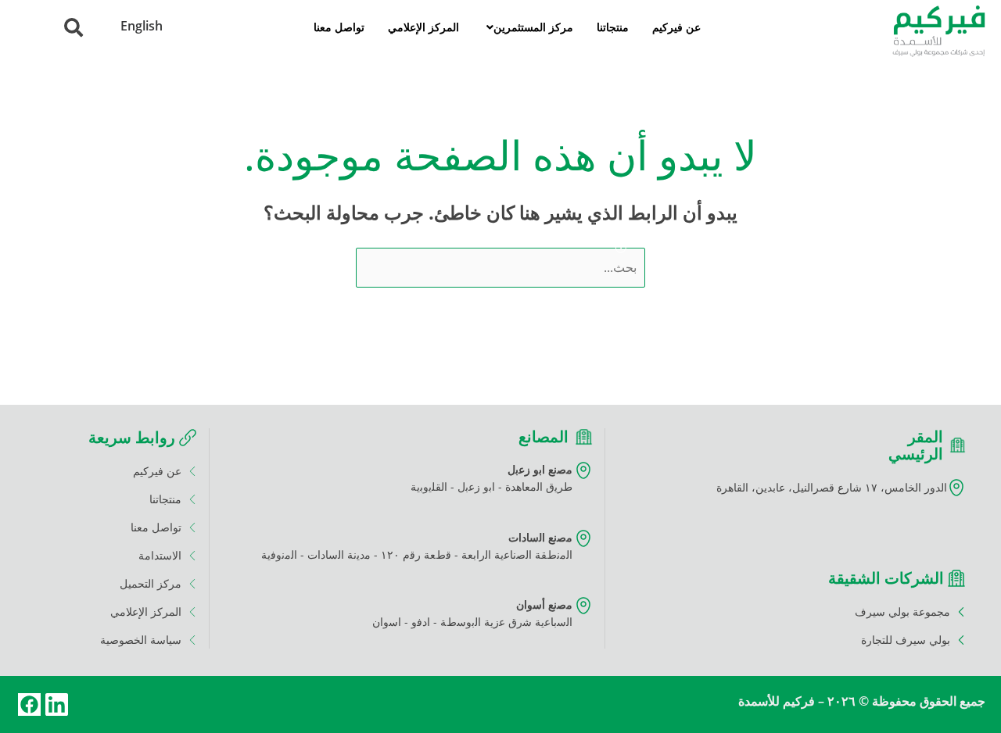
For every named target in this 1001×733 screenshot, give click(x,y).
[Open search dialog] (73, 29)
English (141, 25)
